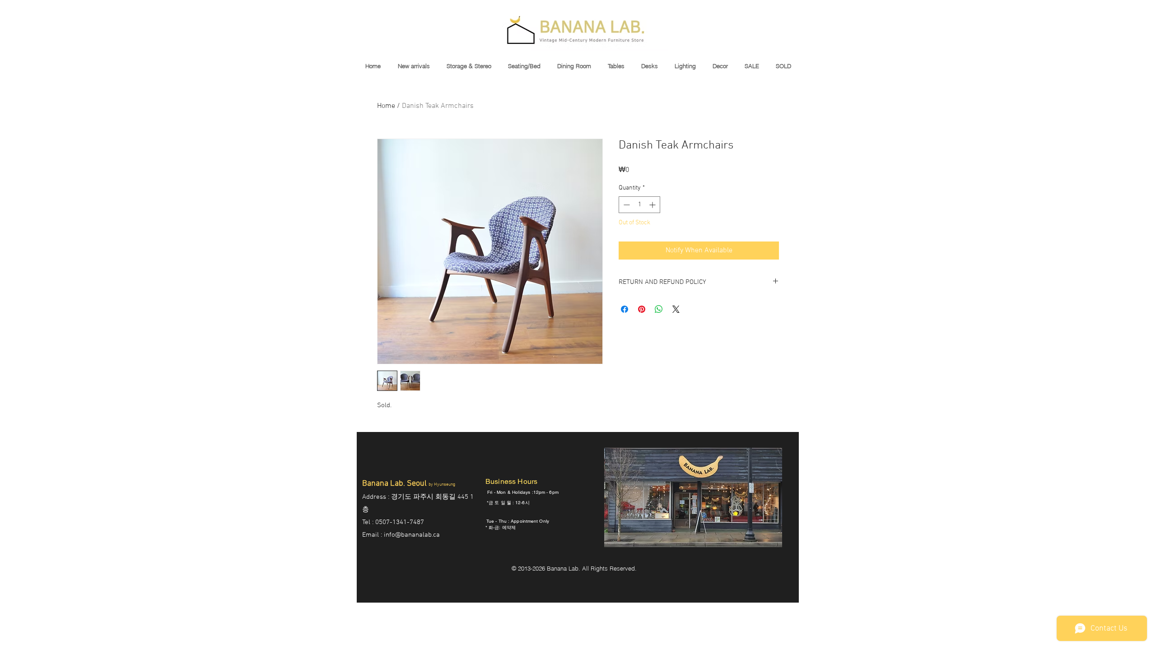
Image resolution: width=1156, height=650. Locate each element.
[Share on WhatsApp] (658, 309)
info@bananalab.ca (412, 535)
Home (386, 106)
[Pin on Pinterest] (641, 309)
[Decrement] (625, 205)
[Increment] (653, 205)
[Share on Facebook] (624, 309)
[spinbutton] (639, 205)
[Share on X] (676, 309)
